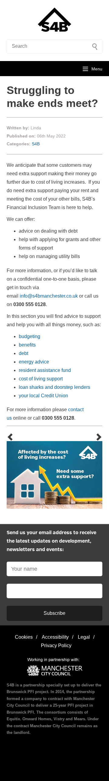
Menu (96, 68)
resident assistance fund (45, 370)
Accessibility (55, 637)
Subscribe (54, 613)
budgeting (29, 336)
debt (23, 353)
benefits (27, 344)
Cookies (24, 637)
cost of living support (41, 378)
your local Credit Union (43, 395)
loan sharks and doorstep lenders (54, 387)
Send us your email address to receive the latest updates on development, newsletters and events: (51, 541)
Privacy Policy (56, 645)
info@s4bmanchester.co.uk (49, 296)
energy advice (34, 361)
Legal (84, 637)
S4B (36, 143)
